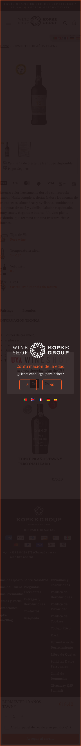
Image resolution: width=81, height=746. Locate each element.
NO (52, 384)
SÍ (28, 384)
